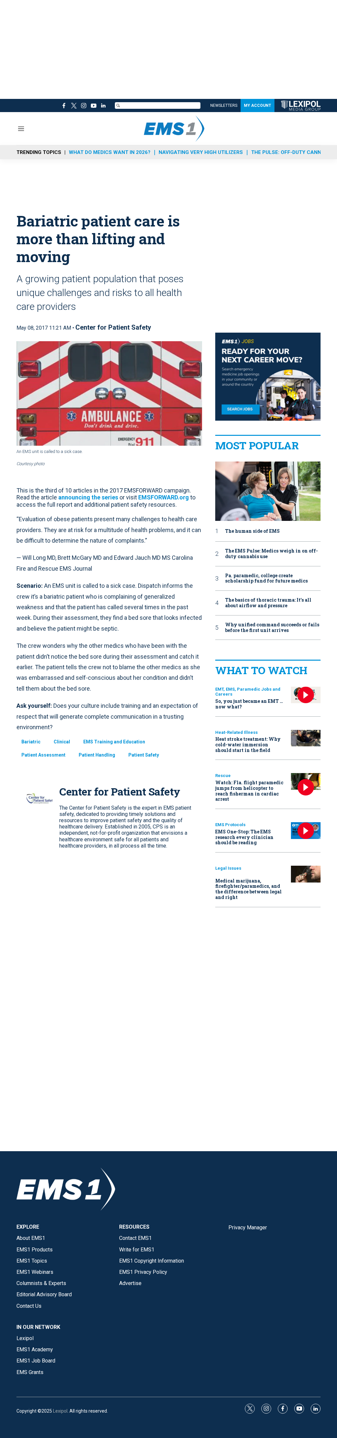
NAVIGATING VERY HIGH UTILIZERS (201, 152)
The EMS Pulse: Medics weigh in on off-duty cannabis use (271, 553)
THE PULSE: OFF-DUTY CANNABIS (292, 152)
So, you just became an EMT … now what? (249, 704)
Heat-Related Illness (236, 732)
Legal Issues (228, 868)
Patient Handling (97, 755)
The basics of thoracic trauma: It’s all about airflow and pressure (268, 603)
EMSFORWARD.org (163, 497)
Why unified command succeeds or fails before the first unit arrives (272, 627)
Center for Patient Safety (113, 327)
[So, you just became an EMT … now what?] (306, 695)
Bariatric (30, 741)
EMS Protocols (230, 824)
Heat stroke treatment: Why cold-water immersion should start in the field (248, 744)
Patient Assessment (43, 755)
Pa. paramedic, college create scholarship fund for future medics (266, 578)
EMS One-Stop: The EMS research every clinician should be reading (244, 837)
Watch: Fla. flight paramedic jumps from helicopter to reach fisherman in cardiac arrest (249, 790)
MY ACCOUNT (257, 105)
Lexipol (60, 1411)
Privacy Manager (247, 1227)
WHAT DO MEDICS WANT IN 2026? (109, 152)
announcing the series (88, 497)
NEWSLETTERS (223, 105)
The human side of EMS (252, 531)
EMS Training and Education (114, 741)
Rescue (223, 775)
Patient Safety (143, 755)
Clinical (62, 741)
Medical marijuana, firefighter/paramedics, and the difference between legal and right (248, 889)
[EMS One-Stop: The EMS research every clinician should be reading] (306, 830)
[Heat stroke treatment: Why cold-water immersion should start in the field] (306, 738)
